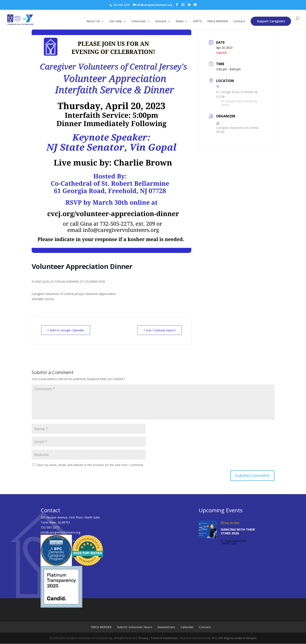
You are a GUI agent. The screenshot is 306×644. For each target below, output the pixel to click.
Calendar (187, 627)
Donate (160, 21)
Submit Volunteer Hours (134, 627)
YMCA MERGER (217, 21)
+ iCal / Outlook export (159, 330)
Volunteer (139, 21)
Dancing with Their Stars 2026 (238, 531)
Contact (239, 21)
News (180, 21)
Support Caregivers (271, 21)
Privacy (143, 638)
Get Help (115, 21)
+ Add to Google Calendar (65, 330)
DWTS (197, 21)
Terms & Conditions (164, 638)
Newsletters (166, 627)
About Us (93, 21)
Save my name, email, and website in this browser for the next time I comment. (90, 465)
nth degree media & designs (237, 638)
